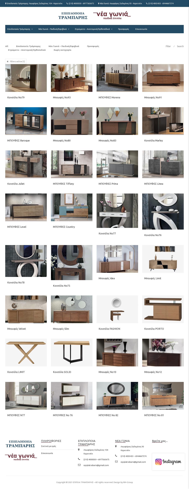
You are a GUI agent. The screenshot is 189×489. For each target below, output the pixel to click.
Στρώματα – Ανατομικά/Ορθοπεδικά (92, 29)
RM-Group (128, 482)
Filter (168, 46)
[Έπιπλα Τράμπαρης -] (94, 15)
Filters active (17, 61)
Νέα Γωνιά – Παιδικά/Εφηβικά (52, 29)
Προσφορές (123, 29)
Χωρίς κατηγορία (62, 50)
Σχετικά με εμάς (48, 446)
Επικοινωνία (141, 29)
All (6, 46)
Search (180, 46)
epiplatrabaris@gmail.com (96, 465)
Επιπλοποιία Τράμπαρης (18, 29)
